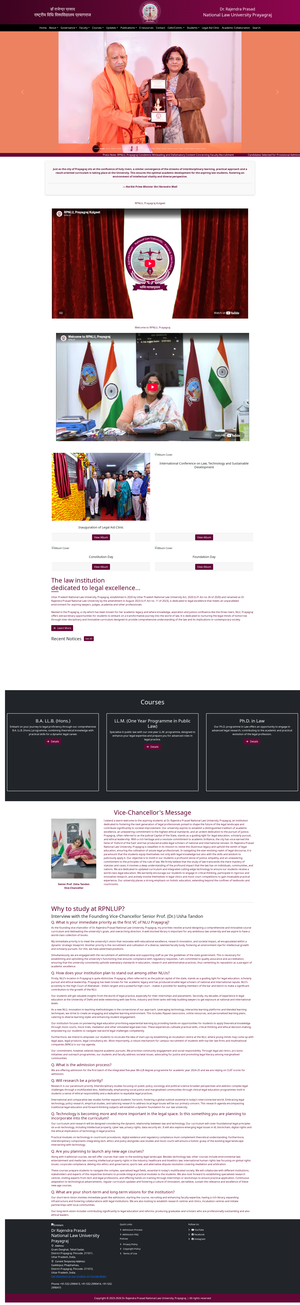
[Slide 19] (203, 148)
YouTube (199, 1229)
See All (88, 638)
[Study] (190, 1229)
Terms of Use (129, 1253)
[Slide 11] (158, 148)
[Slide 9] (147, 148)
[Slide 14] (175, 148)
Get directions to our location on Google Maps (78, 1276)
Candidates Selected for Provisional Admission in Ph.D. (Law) (225, 154)
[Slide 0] (96, 148)
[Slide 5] (124, 148)
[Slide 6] (130, 148)
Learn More (64, 628)
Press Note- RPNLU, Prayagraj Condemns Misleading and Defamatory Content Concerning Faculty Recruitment (110, 154)
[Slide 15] (181, 148)
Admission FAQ (130, 1234)
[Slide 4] (119, 148)
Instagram (199, 1238)
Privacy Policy (130, 1244)
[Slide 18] (197, 148)
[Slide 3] (113, 148)
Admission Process (132, 1229)
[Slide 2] (107, 148)
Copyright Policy (131, 1248)
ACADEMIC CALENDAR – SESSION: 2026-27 (92, 686)
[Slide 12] (164, 148)
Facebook (199, 1234)
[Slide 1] (102, 148)
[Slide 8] (141, 148)
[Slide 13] (169, 148)
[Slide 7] (136, 148)
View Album (101, 537)
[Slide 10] (152, 148)
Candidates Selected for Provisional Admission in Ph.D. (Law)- (108, 673)
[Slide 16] (186, 148)
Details (54, 741)
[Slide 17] (192, 148)
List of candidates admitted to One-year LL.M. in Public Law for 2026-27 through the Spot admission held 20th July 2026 (138, 679)
